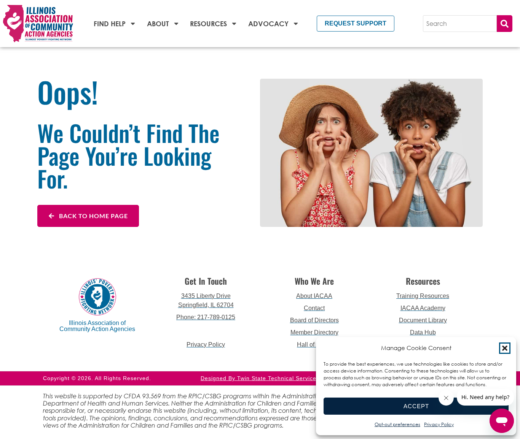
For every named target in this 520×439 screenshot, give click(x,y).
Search (504, 23)
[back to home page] (38, 23)
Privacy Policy (439, 424)
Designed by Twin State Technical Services (260, 378)
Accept (416, 406)
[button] (505, 348)
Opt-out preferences (397, 424)
